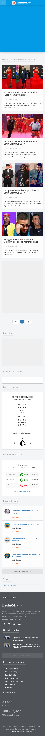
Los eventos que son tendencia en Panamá (26, 540)
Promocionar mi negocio (22, 571)
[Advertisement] (22, 28)
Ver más (15, 518)
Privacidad (29, 731)
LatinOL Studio (10, 675)
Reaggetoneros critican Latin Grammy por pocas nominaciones (21, 240)
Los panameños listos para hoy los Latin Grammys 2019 (22, 191)
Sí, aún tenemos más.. (22, 656)
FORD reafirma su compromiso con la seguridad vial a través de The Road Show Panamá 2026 (27, 646)
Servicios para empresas (14, 681)
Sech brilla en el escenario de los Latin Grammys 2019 (21, 142)
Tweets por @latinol (9, 585)
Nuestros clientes (11, 678)
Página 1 (31, 59)
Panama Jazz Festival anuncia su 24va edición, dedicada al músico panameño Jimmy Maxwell (26, 639)
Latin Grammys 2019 (18, 59)
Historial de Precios (23, 491)
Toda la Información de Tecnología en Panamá (26, 556)
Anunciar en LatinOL (12, 668)
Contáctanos (9, 688)
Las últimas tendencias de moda (25, 510)
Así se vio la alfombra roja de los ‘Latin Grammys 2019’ (21, 93)
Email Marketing (11, 672)
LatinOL (5, 59)
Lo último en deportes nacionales (25, 524)
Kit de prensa (10, 684)
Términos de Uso (18, 731)
